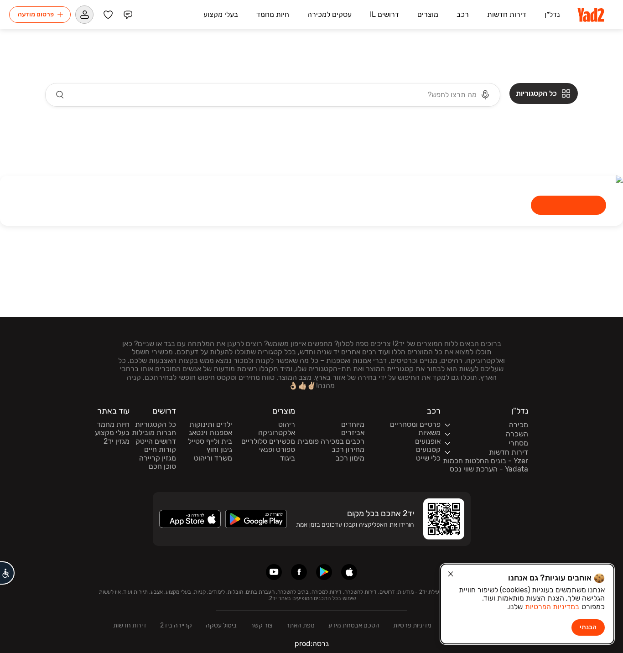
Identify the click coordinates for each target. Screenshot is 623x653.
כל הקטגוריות (155, 424)
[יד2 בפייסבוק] (299, 572)
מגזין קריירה (157, 458)
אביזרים (352, 433)
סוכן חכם (162, 466)
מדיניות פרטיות (412, 625)
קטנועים (428, 450)
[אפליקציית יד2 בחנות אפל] (349, 572)
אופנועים (428, 441)
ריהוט (286, 424)
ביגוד (287, 458)
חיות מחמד (113, 424)
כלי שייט (428, 458)
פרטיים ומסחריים (415, 424)
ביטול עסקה (221, 625)
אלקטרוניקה (276, 433)
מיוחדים (352, 424)
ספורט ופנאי (277, 450)
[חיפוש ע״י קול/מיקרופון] (485, 94)
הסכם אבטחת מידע (353, 625)
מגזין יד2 (117, 441)
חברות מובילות (154, 433)
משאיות (429, 433)
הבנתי (588, 627)
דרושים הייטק (155, 441)
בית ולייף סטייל (210, 441)
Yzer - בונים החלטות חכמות (485, 461)
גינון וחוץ (219, 450)
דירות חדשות (129, 625)
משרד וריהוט (213, 458)
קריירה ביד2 (176, 625)
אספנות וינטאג (210, 433)
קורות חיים (160, 450)
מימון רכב (350, 458)
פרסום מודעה (36, 14)
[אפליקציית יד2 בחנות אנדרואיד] (324, 572)
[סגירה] (450, 574)
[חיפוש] (60, 94)
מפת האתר (300, 625)
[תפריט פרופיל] (84, 14)
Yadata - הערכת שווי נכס (489, 469)
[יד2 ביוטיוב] (274, 572)
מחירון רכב (348, 450)
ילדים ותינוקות (210, 424)
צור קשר (261, 625)
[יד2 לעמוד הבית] (591, 14)
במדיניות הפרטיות (552, 606)
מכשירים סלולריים (268, 441)
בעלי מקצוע (112, 433)
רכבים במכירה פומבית (330, 441)
